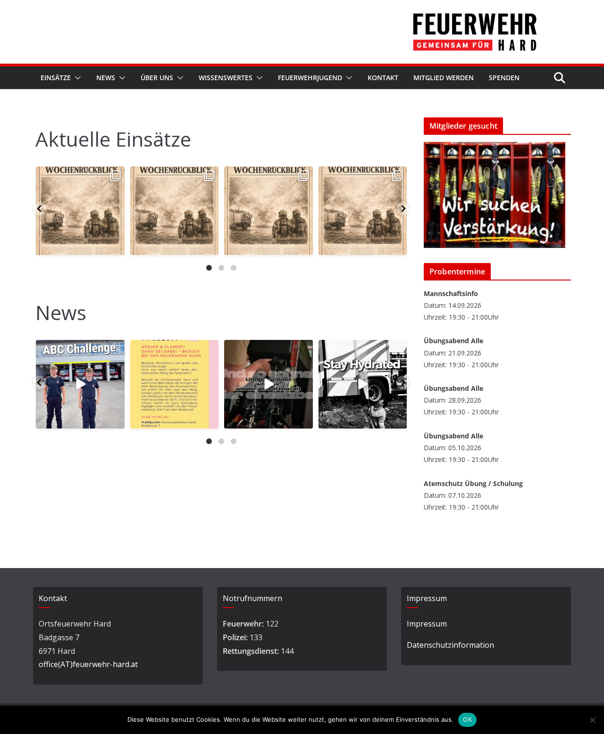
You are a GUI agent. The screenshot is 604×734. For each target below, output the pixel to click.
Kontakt (383, 77)
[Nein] (592, 720)
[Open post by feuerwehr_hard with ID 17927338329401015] (174, 210)
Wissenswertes (225, 77)
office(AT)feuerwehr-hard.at (88, 664)
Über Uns (157, 77)
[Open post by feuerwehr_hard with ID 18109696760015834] (268, 384)
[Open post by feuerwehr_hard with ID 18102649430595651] (268, 210)
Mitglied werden (443, 77)
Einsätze (56, 77)
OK (467, 719)
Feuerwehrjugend (310, 77)
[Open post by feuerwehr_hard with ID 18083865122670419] (174, 384)
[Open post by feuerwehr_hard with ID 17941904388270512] (363, 384)
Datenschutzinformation (450, 645)
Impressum (427, 624)
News (105, 77)
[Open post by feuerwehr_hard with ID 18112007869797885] (80, 384)
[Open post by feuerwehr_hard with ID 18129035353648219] (363, 210)
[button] (76, 77)
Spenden (504, 77)
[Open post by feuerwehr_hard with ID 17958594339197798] (80, 210)
